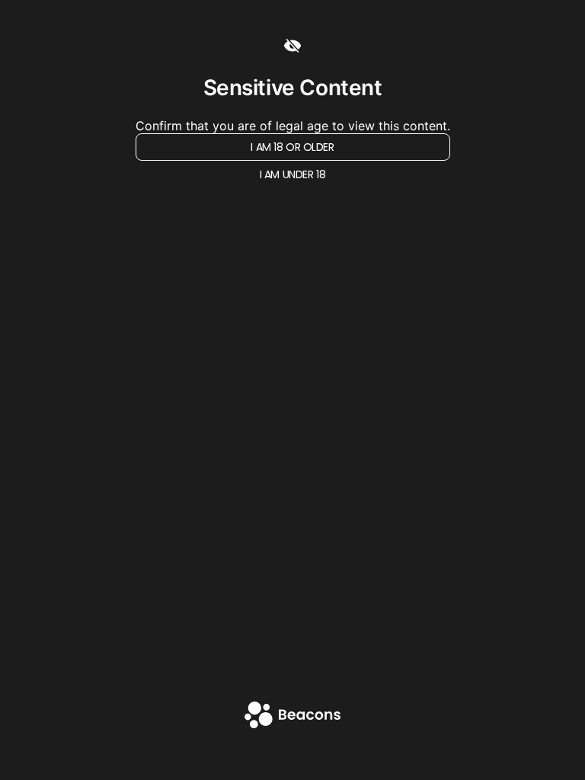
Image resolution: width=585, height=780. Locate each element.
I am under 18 (293, 174)
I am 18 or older (292, 147)
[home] (292, 716)
